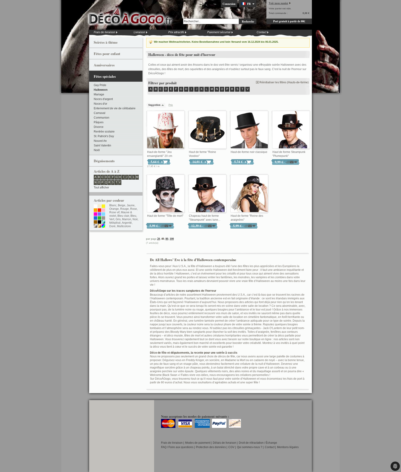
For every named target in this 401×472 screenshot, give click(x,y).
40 (162, 239)
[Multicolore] (103, 226)
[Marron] (95, 222)
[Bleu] (95, 218)
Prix (170, 104)
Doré (112, 226)
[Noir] (99, 222)
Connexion (229, 4)
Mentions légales (288, 447)
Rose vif (114, 212)
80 (166, 239)
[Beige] (99, 206)
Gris (118, 219)
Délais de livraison (224, 442)
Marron (126, 219)
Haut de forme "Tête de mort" (165, 215)
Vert (111, 219)
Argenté (127, 222)
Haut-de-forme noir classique (249, 152)
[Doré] (99, 226)
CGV (231, 447)
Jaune (131, 205)
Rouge (124, 208)
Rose (133, 208)
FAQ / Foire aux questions (177, 447)
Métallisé (115, 222)
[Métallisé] (103, 222)
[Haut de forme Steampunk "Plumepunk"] (291, 130)
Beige (121, 205)
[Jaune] (103, 206)
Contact (261, 32)
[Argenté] (95, 226)
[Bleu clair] (103, 214)
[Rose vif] (95, 214)
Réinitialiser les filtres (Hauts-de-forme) (284, 82)
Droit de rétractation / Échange (258, 442)
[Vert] (99, 218)
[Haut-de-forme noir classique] (249, 130)
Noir (135, 219)
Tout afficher (101, 187)
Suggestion (154, 105)
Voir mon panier (278, 3)
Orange (114, 208)
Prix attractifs (176, 32)
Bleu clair (123, 215)
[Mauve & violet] (99, 214)
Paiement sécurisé (219, 32)
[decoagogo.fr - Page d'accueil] (132, 16)
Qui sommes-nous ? (249, 447)
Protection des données (211, 447)
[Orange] (95, 210)
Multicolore (124, 226)
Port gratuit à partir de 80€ (289, 21)
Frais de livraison (104, 32)
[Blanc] (95, 206)
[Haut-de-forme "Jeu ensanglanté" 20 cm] (165, 130)
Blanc (112, 205)
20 (158, 239)
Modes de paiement (197, 442)
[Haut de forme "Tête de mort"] (165, 194)
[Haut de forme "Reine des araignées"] (249, 194)
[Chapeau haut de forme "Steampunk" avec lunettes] (207, 194)
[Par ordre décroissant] (164, 105)
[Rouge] (99, 210)
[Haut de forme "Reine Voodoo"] (207, 130)
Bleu (133, 215)
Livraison (139, 32)
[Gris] (103, 218)
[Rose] (103, 210)
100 (172, 239)
